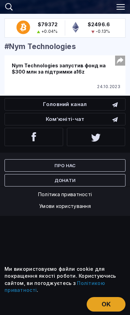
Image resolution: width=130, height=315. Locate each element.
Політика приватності (65, 194)
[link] (65, 6)
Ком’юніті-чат (65, 119)
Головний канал (65, 104)
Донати (65, 180)
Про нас (65, 165)
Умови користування (65, 206)
